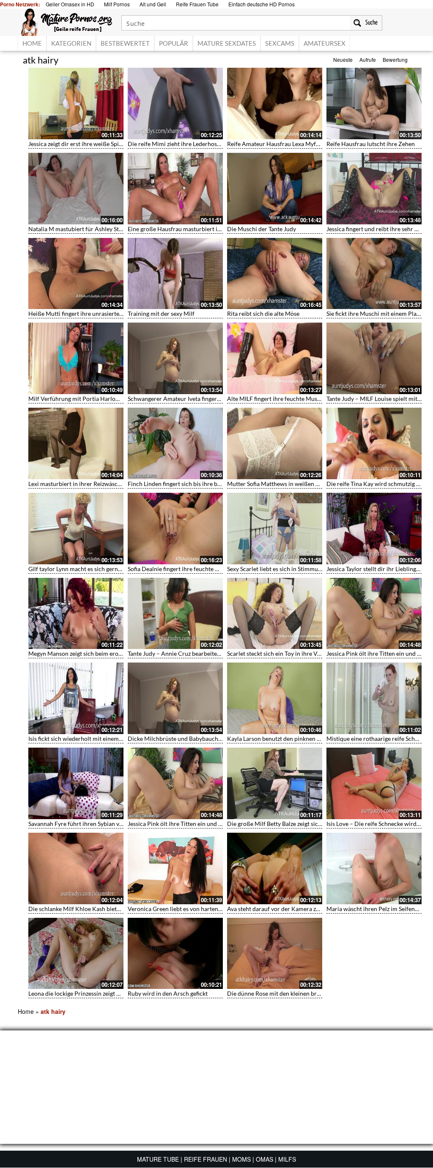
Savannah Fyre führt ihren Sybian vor (76, 823)
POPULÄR (173, 43)
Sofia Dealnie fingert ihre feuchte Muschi (181, 568)
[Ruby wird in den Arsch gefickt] (175, 953)
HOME (32, 43)
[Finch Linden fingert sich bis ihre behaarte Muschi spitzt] (175, 443)
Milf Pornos (117, 4)
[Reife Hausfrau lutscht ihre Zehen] (374, 103)
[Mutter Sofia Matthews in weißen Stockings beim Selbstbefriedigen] (274, 443)
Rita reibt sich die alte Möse (263, 313)
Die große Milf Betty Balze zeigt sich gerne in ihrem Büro (301, 823)
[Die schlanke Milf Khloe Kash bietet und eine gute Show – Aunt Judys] (75, 868)
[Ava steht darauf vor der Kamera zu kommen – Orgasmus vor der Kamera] (274, 868)
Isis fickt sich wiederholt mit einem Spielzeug (86, 738)
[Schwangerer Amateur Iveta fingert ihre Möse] (175, 358)
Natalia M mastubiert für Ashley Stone (78, 228)
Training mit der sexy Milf (161, 313)
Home (26, 1011)
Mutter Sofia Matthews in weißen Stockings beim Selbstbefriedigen (314, 483)
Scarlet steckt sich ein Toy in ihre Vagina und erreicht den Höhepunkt (317, 653)
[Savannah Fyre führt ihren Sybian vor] (75, 783)
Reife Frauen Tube (197, 4)
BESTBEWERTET (125, 43)
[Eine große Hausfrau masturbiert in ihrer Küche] (175, 188)
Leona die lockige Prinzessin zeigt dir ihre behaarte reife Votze (109, 993)
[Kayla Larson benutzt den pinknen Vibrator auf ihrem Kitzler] (274, 698)
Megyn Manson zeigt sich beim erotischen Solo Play (95, 653)
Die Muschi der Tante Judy (261, 228)
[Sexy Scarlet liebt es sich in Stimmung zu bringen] (274, 528)
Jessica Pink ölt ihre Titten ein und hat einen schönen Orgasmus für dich (221, 823)
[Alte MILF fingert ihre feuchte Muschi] (274, 358)
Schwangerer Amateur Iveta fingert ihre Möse (187, 398)
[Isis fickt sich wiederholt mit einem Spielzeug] (75, 698)
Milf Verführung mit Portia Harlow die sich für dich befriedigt (109, 398)
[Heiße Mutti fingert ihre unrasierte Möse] (75, 273)
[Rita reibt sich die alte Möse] (274, 273)
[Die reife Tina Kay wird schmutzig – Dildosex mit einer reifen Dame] (374, 443)
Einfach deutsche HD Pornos (261, 4)
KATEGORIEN (71, 43)
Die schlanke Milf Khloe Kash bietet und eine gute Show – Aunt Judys (118, 908)
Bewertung (395, 59)
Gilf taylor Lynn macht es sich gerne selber (83, 568)
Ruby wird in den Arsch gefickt (168, 993)
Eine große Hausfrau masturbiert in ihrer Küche (190, 228)
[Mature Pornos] (66, 21)
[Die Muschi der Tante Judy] (274, 188)
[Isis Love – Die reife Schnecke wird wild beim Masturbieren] (374, 783)
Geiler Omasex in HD (70, 4)
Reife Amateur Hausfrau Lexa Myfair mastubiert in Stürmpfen (308, 143)
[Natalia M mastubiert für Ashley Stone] (75, 188)
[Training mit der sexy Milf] (175, 273)
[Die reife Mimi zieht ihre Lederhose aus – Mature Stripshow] (175, 103)
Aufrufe (367, 59)
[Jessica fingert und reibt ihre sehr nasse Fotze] (374, 188)
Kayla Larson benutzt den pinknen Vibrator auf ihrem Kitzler (306, 738)
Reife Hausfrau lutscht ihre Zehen (370, 143)
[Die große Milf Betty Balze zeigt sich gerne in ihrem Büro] (274, 783)
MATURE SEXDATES (226, 43)
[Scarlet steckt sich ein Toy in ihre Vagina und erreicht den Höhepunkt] (274, 613)
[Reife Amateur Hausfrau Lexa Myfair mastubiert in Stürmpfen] (274, 103)
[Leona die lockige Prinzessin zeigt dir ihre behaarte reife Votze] (75, 953)
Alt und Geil (153, 4)
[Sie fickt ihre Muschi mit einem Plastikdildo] (374, 273)
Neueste (343, 59)
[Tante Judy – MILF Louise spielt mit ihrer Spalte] (374, 358)
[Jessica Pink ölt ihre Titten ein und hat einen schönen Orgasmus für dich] (374, 613)
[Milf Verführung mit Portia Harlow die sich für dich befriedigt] (75, 358)
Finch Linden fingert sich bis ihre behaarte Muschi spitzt (201, 483)
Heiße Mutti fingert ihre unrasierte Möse (81, 313)
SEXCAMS (279, 43)
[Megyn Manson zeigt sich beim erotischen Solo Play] (75, 613)
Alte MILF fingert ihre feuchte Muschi (276, 398)
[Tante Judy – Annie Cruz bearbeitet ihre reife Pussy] (175, 613)
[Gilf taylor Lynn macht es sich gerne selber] (75, 528)
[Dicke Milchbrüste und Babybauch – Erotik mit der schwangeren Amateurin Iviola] (175, 698)
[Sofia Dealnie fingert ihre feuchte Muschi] (175, 528)
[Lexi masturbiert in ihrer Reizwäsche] (75, 443)
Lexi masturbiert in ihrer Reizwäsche (76, 483)
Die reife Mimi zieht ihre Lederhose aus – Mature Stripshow (205, 143)
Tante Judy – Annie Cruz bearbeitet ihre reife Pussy (194, 653)
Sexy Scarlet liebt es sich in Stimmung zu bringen (290, 568)
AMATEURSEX (324, 43)
